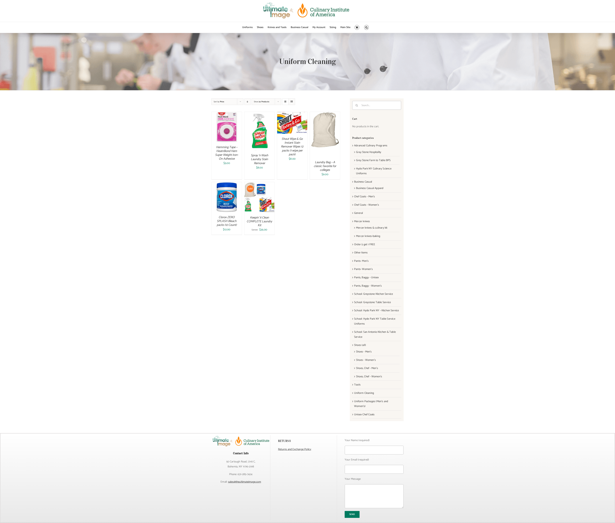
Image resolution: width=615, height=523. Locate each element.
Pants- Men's (361, 261)
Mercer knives (362, 221)
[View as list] (292, 102)
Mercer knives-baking (368, 236)
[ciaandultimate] (240, 436)
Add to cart (224, 125)
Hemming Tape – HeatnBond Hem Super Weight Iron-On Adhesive (226, 153)
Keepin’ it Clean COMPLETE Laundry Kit (259, 221)
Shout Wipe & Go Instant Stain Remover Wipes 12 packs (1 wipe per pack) (292, 146)
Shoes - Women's (366, 360)
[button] (366, 27)
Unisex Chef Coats (364, 414)
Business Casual (363, 182)
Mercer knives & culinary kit (371, 228)
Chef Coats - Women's (366, 205)
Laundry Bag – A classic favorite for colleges (325, 166)
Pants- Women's (363, 269)
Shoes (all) (360, 345)
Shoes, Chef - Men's (367, 368)
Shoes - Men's (364, 351)
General (358, 213)
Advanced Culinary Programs (370, 145)
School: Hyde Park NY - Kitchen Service (376, 310)
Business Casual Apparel (370, 188)
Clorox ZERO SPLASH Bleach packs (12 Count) (227, 221)
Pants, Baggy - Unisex (366, 277)
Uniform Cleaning (364, 393)
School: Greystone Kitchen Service (373, 294)
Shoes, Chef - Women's (369, 376)
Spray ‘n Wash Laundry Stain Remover (259, 159)
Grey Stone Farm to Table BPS (373, 160)
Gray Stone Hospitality (368, 152)
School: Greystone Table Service (372, 302)
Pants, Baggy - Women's (368, 286)
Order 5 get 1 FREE (364, 244)
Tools (357, 384)
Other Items (361, 252)
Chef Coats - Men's (364, 196)
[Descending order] (247, 101)
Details (227, 129)
